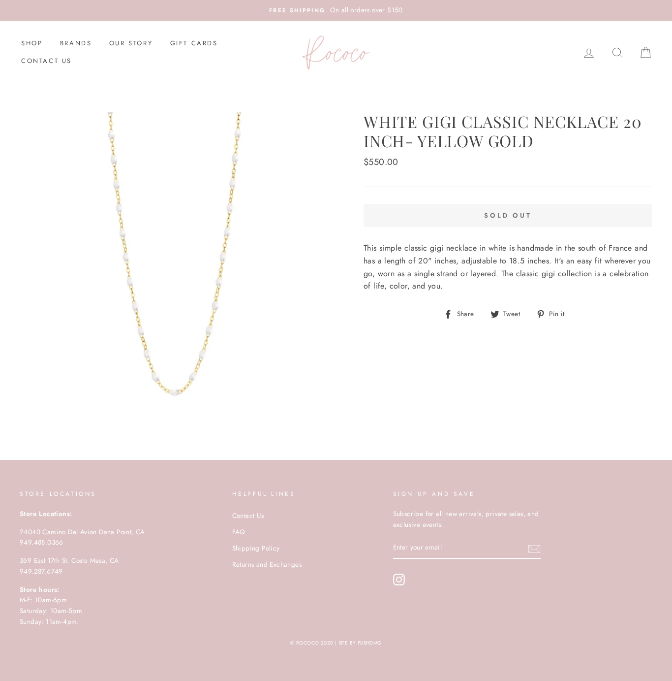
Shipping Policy (256, 548)
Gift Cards (194, 43)
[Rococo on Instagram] (399, 579)
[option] (336, 10)
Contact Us (46, 60)
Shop (31, 43)
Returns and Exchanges (267, 564)
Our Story (131, 43)
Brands (76, 43)
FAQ (238, 532)
